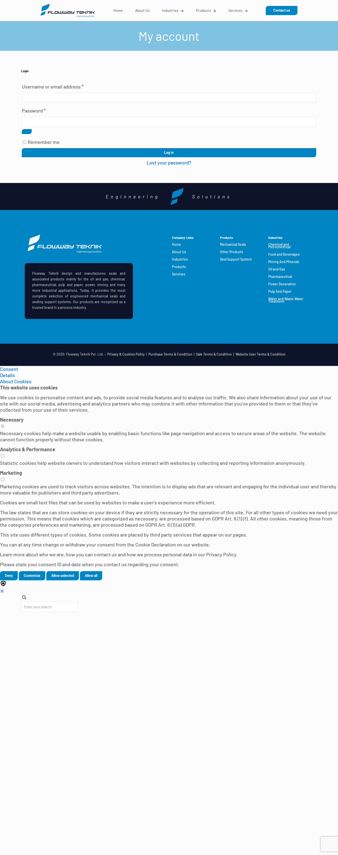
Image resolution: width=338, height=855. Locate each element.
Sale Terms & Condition (214, 354)
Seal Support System (236, 259)
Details (7, 375)
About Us (179, 252)
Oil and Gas (276, 269)
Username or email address (62, 86)
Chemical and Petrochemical (279, 245)
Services (178, 274)
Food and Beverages (284, 254)
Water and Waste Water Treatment (285, 300)
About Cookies (15, 381)
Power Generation (282, 284)
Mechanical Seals (233, 244)
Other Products (231, 252)
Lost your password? (169, 162)
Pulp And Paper (279, 291)
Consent (9, 369)
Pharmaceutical (280, 276)
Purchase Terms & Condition (170, 354)
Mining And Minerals (283, 262)
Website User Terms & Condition (261, 354)
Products (179, 267)
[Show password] (27, 131)
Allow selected (62, 575)
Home (176, 244)
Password (43, 110)
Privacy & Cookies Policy (126, 354)
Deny (9, 575)
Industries (180, 259)
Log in (169, 152)
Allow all (91, 575)
